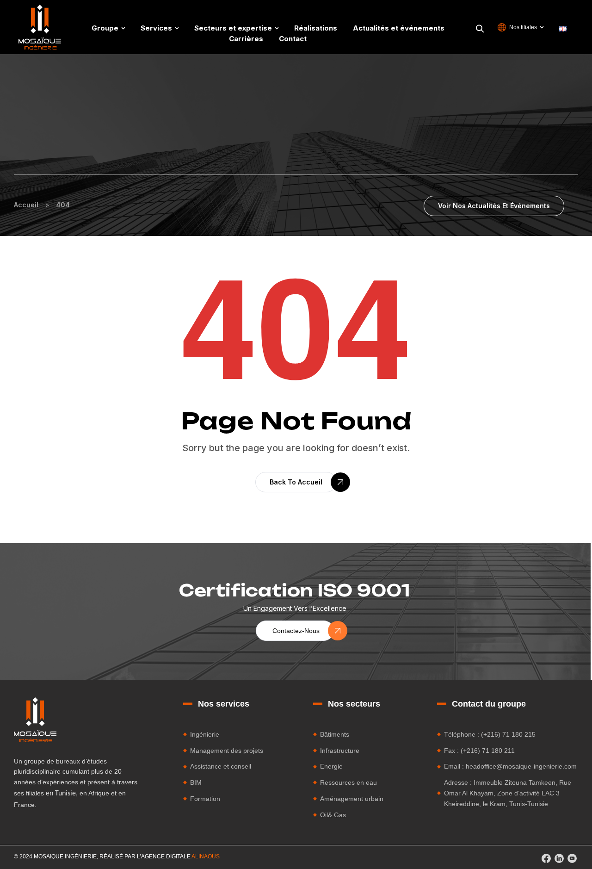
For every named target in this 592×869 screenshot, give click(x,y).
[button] (494, 206)
